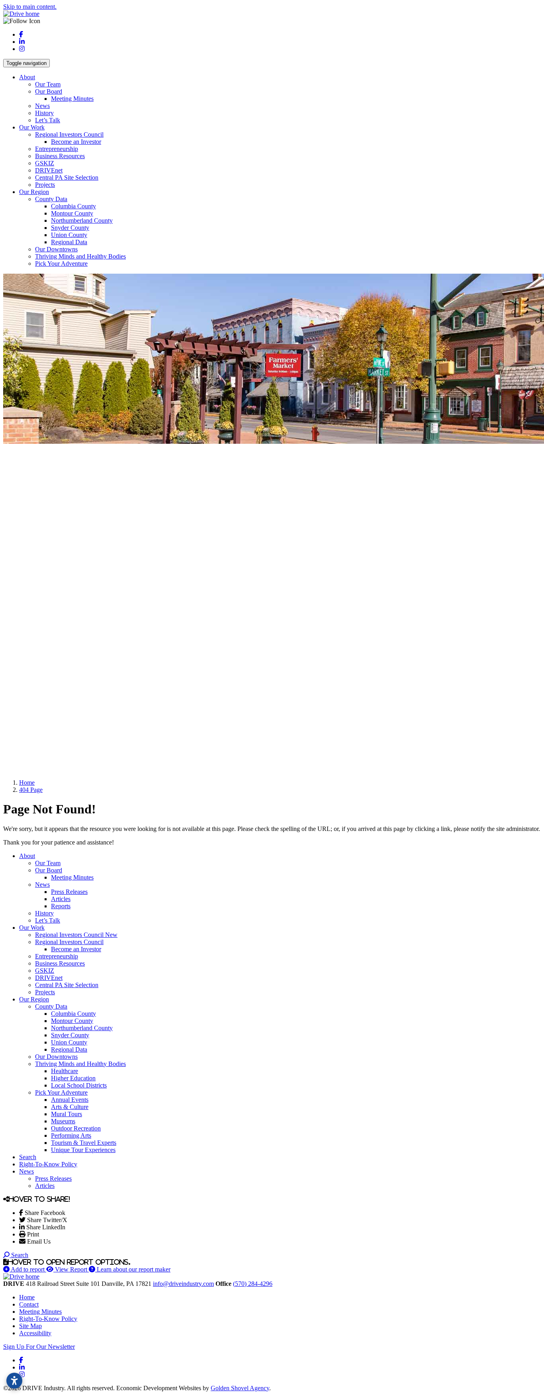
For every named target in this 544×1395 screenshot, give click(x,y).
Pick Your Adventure (61, 263)
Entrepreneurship (56, 148)
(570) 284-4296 (252, 1283)
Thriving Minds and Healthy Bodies (80, 256)
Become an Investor (76, 141)
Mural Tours (66, 1114)
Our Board (48, 91)
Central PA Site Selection (66, 177)
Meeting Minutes (72, 98)
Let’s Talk (47, 120)
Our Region (34, 191)
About (27, 77)
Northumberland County (82, 220)
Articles (60, 898)
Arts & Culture (69, 1106)
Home (27, 1297)
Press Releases (69, 891)
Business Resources (60, 156)
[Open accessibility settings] (14, 1381)
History (44, 113)
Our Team (48, 84)
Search (27, 1157)
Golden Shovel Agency (240, 1388)
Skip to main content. (30, 6)
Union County (69, 234)
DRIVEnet (49, 170)
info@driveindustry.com (183, 1283)
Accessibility (35, 1333)
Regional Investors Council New (76, 934)
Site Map (30, 1326)
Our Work (32, 127)
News (42, 105)
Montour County (72, 213)
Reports (60, 906)
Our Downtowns (56, 249)
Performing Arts (71, 1135)
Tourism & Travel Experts (83, 1142)
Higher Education (73, 1078)
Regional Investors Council (69, 134)
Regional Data (69, 242)
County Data (51, 199)
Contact (29, 1304)
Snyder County (70, 227)
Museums (63, 1121)
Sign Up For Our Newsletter (39, 1346)
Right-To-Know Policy (48, 1164)
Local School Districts (79, 1085)
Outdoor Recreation (76, 1128)
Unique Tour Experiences (83, 1149)
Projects (45, 184)
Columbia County (73, 206)
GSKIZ (44, 163)
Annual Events (69, 1099)
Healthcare (64, 1071)
